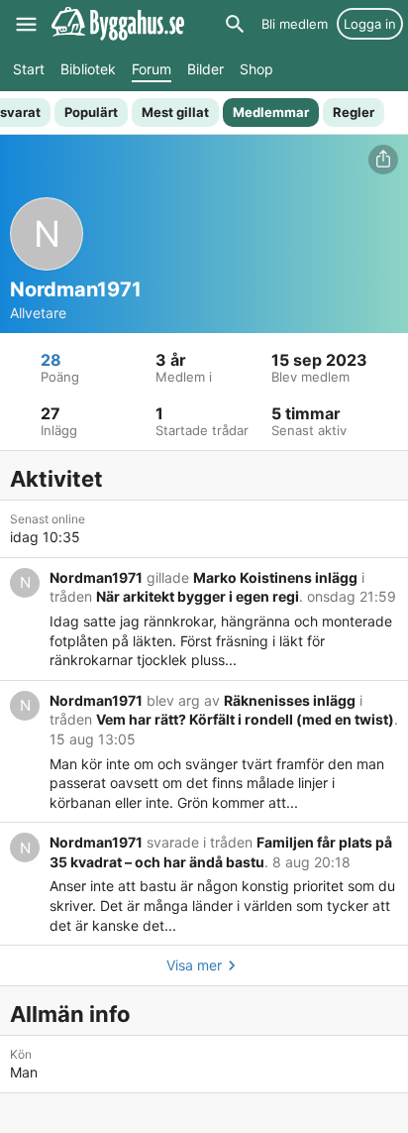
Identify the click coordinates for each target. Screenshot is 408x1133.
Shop (256, 68)
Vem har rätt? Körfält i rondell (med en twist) (245, 719)
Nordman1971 (96, 577)
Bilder (205, 68)
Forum (151, 68)
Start (29, 68)
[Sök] (235, 24)
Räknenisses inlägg (290, 700)
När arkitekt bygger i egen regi (197, 596)
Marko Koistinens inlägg (275, 577)
